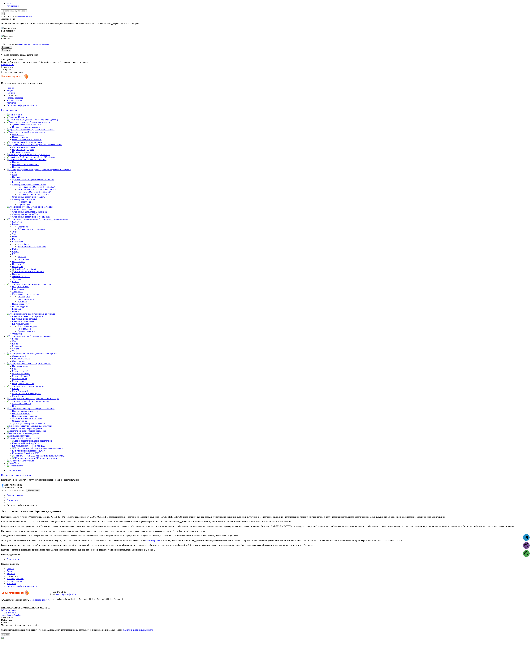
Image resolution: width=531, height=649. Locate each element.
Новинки (11, 93)
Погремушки (24, 296)
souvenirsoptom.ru (153, 540)
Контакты (11, 103)
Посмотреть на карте (40, 600)
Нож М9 (22, 256)
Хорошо (5, 635)
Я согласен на (27, 44)
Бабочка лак (23, 227)
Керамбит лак (24, 244)
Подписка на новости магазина (16, 475)
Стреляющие (24, 204)
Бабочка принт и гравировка (31, 229)
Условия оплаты (14, 100)
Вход (9, 3)
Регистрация (13, 6)
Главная (10, 88)
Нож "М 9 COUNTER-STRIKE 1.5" (34, 192)
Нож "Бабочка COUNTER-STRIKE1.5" (36, 187)
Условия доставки (15, 98)
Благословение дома (27, 326)
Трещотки (22, 301)
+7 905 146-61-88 (9, 613)
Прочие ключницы (27, 331)
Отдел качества (14, 470)
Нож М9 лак (23, 259)
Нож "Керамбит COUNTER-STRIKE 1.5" (37, 189)
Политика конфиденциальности (22, 105)
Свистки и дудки (26, 299)
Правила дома (24, 329)
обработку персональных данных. (33, 44)
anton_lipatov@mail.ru (66, 594)
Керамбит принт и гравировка (32, 246)
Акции (10, 90)
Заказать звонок (24, 16)
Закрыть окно (7, 64)
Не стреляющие (25, 202)
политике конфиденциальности (138, 630)
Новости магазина (13, 485)
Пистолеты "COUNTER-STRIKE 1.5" (35, 194)
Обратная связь (8, 610)
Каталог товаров (9, 110)
